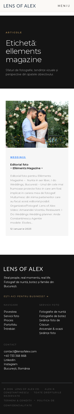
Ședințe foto (47, 333)
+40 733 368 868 (15, 356)
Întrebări (9, 329)
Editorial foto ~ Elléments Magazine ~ (26, 166)
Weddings (18, 157)
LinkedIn (9, 360)
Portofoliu (10, 324)
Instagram (10, 364)
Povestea (10, 311)
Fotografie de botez (52, 316)
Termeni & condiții (18, 400)
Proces (8, 320)
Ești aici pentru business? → (26, 296)
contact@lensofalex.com (20, 351)
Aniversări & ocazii (51, 329)
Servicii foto (11, 316)
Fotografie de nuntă (52, 311)
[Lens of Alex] (20, 6)
